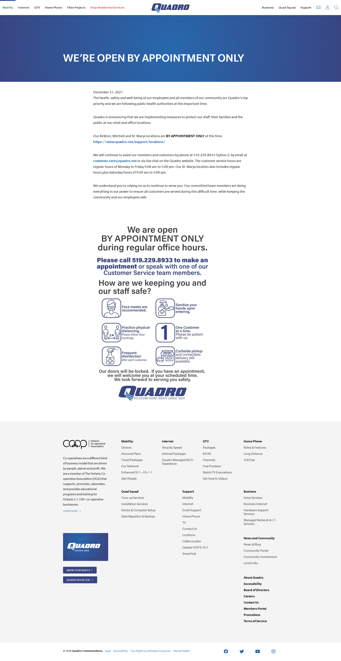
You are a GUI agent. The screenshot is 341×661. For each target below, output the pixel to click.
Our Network (130, 466)
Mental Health (181, 650)
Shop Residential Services (107, 7)
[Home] (170, 7)
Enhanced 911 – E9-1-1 (137, 472)
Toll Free (249, 460)
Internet (187, 504)
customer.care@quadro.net (115, 161)
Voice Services (253, 497)
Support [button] (306, 7)
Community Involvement (260, 556)
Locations (188, 535)
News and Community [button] (259, 538)
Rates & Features (255, 447)
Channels (209, 460)
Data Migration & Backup (138, 516)
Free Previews (212, 466)
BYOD (207, 453)
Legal (108, 650)
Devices (126, 447)
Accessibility (253, 583)
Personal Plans (131, 453)
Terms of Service (255, 621)
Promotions (252, 614)
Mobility (187, 497)
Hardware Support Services (256, 511)
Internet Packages (174, 453)
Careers (249, 596)
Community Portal (256, 550)
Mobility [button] (7, 7)
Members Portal (255, 608)
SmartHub (189, 553)
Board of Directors (256, 590)
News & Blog (252, 544)
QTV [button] (37, 7)
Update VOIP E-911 (195, 547)
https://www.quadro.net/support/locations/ (129, 142)
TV (184, 522)
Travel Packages (132, 460)
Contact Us (189, 528)
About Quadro (253, 577)
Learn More (70, 511)
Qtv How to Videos (215, 478)
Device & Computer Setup (138, 510)
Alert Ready (129, 478)
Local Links (251, 563)
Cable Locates (191, 541)
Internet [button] (23, 7)
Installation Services (134, 504)
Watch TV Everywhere (217, 472)
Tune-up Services (132, 497)
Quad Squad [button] (287, 7)
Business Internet (255, 504)
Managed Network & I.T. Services (260, 521)
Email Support (191, 510)
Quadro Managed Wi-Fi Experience (177, 461)
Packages (209, 447)
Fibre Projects (76, 7)
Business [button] (268, 7)
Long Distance (253, 453)
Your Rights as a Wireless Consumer (151, 650)
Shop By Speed (172, 447)
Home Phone (191, 516)
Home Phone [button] (53, 7)
